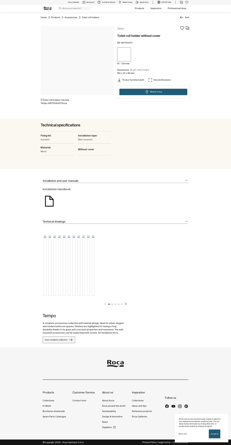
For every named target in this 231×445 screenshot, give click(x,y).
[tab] (115, 181)
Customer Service (83, 392)
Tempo (49, 315)
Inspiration (156, 8)
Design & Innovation (112, 416)
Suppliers (107, 427)
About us (107, 392)
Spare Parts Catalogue (54, 416)
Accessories (71, 17)
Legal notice (164, 442)
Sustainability (109, 411)
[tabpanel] (45, 267)
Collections (48, 400)
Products (139, 8)
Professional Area (177, 8)
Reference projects (142, 411)
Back (187, 17)
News (105, 422)
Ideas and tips (139, 406)
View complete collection (56, 340)
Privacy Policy (149, 442)
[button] (60, 8)
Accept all (214, 434)
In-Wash (47, 406)
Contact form (79, 400)
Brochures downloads (54, 411)
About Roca (108, 400)
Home (44, 17)
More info (183, 434)
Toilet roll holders (90, 17)
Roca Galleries (139, 416)
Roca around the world (113, 406)
